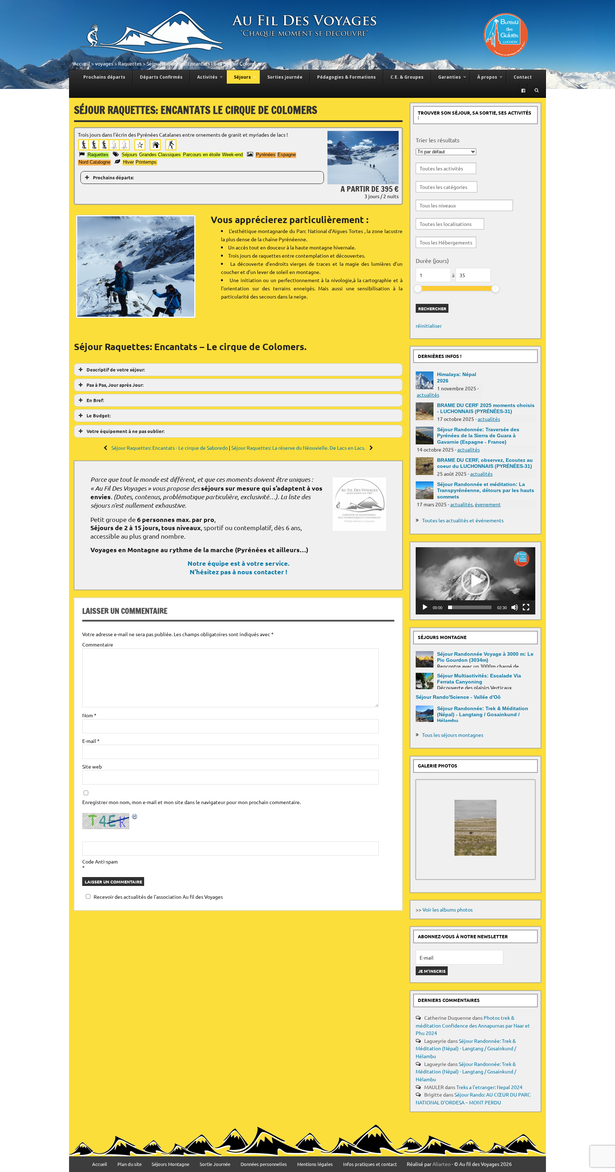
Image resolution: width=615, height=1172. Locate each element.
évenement (488, 504)
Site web (92, 766)
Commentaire (97, 644)
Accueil (81, 63)
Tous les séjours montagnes (452, 735)
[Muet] (514, 607)
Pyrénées (265, 154)
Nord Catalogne (94, 162)
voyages (104, 63)
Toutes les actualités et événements (463, 520)
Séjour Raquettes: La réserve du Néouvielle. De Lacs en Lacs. (298, 447)
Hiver (128, 162)
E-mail (91, 740)
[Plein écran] (526, 607)
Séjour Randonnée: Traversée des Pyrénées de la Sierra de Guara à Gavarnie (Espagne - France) (478, 436)
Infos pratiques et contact (370, 1164)
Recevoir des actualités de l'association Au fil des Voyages (158, 896)
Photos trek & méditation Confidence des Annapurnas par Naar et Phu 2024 (473, 1025)
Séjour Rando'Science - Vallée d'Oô (458, 697)
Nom (89, 715)
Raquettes (130, 63)
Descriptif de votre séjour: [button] (115, 369)
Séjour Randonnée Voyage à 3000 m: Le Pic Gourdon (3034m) (485, 657)
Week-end (232, 154)
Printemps (146, 162)
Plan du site (129, 1164)
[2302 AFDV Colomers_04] (145, 266)
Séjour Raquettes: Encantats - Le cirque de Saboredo (169, 447)
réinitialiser (429, 325)
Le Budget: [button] (98, 415)
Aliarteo (441, 1164)
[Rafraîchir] (135, 817)
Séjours (129, 154)
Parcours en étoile (201, 154)
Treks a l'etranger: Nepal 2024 (489, 1087)
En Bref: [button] (95, 400)
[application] (475, 580)
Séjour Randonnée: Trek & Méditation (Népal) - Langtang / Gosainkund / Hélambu (482, 715)
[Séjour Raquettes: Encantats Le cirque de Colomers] (363, 182)
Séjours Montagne (170, 1164)
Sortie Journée (215, 1164)
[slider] (418, 288)
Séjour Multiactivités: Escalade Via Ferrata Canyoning (479, 679)
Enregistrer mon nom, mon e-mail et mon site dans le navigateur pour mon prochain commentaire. (191, 801)
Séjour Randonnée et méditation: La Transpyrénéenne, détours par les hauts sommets (485, 490)
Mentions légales (315, 1164)
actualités (428, 394)
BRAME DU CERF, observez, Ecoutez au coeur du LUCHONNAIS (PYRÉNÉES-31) (485, 463)
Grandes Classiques (160, 154)
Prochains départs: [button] (113, 177)
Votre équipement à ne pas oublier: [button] (125, 431)
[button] (475, 581)
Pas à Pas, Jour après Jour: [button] (114, 385)
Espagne (287, 154)
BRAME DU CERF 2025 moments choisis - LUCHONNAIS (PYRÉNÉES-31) (486, 408)
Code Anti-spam (100, 861)
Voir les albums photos (447, 909)
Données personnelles (264, 1164)
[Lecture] (425, 607)
